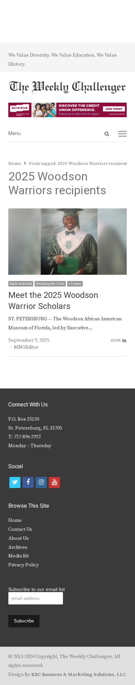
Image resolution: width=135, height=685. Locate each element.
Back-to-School (21, 284)
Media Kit (18, 556)
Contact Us (20, 529)
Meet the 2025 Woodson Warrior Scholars (53, 300)
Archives (17, 547)
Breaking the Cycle (50, 284)
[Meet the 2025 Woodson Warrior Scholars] (67, 212)
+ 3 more (75, 284)
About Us (18, 538)
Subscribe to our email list (36, 589)
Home (15, 520)
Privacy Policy (23, 565)
